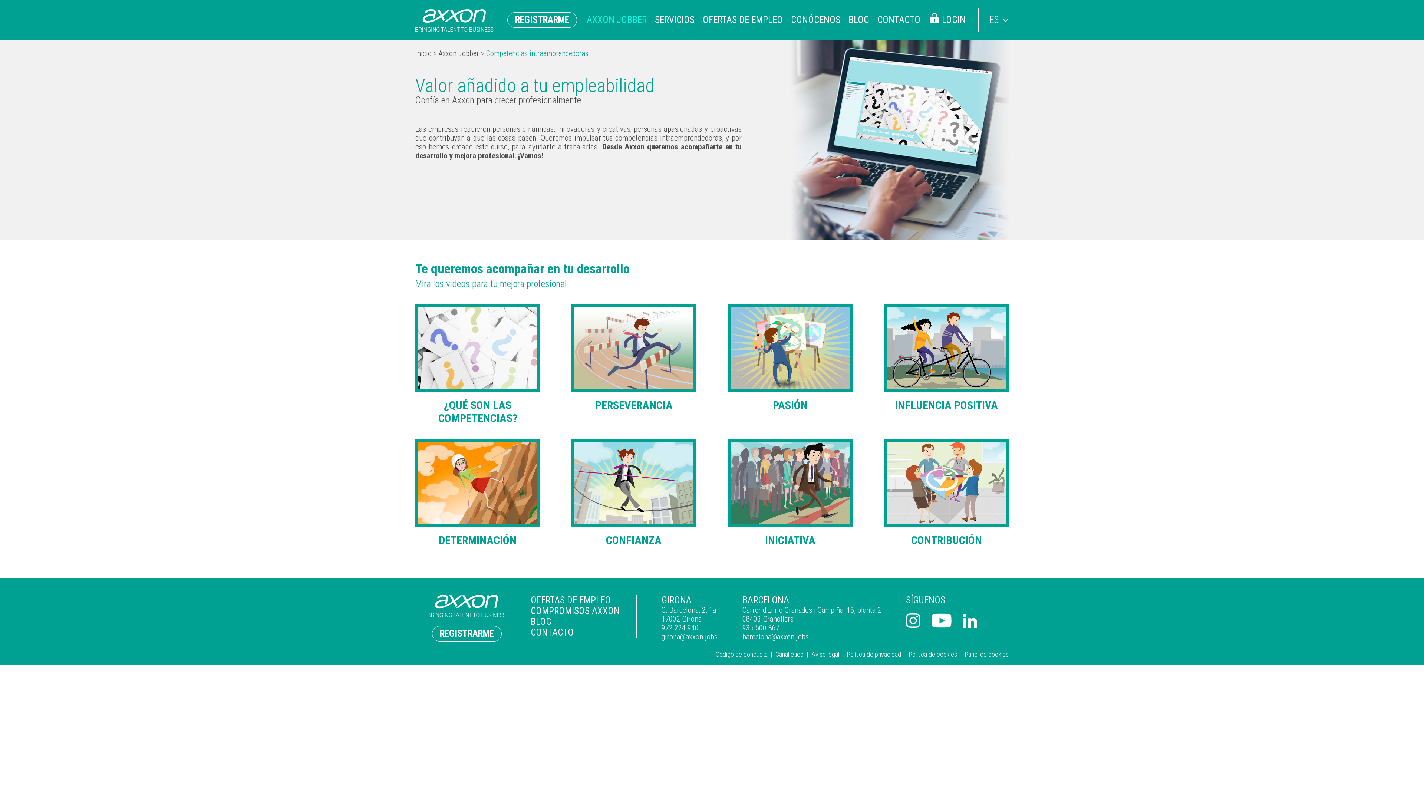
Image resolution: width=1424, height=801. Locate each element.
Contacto (898, 19)
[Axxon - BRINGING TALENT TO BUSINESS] (454, 20)
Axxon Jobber (617, 19)
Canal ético (789, 654)
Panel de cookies (987, 654)
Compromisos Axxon (575, 611)
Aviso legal (825, 654)
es (994, 19)
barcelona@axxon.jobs (775, 636)
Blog (858, 19)
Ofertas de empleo (743, 19)
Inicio (423, 53)
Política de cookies (933, 654)
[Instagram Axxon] (913, 621)
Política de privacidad (874, 654)
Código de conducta (742, 654)
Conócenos (815, 19)
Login (954, 19)
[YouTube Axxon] (942, 621)
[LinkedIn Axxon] (970, 622)
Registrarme (542, 19)
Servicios (675, 19)
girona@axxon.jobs (690, 636)
